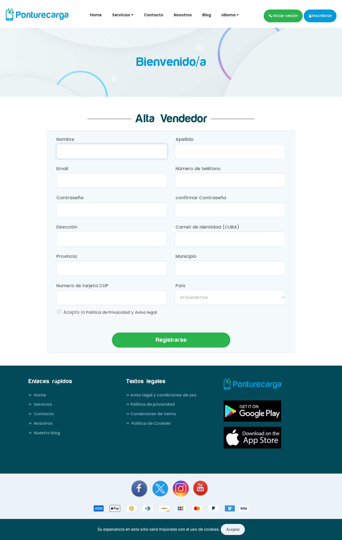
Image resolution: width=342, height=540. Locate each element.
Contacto (153, 15)
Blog (206, 15)
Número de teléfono (198, 168)
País (180, 285)
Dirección (66, 227)
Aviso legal (146, 312)
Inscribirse (321, 15)
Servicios (40, 404)
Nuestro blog (44, 433)
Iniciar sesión (285, 15)
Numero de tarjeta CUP (82, 285)
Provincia (66, 256)
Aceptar (233, 529)
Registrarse (171, 340)
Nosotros (183, 15)
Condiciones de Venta (151, 414)
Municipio (186, 256)
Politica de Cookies (148, 423)
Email (62, 168)
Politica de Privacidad (108, 312)
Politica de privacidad (150, 404)
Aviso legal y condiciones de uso (161, 395)
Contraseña (69, 197)
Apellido (185, 139)
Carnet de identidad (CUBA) (207, 227)
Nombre (65, 139)
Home (96, 15)
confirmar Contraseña (201, 197)
